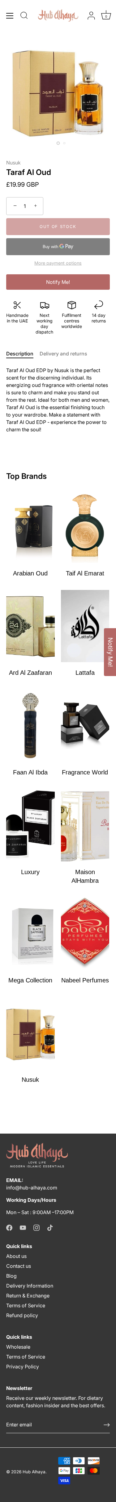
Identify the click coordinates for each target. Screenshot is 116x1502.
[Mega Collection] (30, 933)
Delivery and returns (63, 354)
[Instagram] (36, 1227)
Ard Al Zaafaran (30, 672)
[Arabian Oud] (30, 526)
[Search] (24, 16)
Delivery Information (29, 1286)
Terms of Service (25, 1305)
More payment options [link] (58, 263)
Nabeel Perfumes (85, 980)
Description (19, 354)
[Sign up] (107, 1425)
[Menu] (10, 16)
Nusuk (13, 163)
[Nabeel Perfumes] (85, 933)
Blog (11, 1276)
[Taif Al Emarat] (85, 526)
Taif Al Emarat (85, 573)
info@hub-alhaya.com (31, 1188)
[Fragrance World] (85, 725)
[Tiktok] (50, 1227)
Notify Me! (58, 282)
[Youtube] (23, 1227)
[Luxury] (30, 825)
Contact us (18, 1266)
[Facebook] (9, 1227)
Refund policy (22, 1315)
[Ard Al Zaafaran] (30, 626)
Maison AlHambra (85, 876)
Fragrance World (85, 772)
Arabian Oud (30, 573)
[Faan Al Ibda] (30, 725)
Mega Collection (30, 980)
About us (16, 1256)
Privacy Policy (22, 1366)
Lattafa (85, 672)
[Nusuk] (30, 1033)
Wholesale (18, 1347)
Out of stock (58, 226)
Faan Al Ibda (30, 772)
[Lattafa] (85, 626)
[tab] (23, 353)
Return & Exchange (27, 1295)
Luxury (30, 872)
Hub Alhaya (34, 1471)
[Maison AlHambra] (85, 825)
